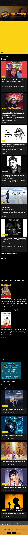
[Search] (26, 52)
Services (10, 0)
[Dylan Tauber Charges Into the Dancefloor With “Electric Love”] (14, 425)
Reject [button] (14, 533)
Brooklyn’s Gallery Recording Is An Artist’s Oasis (13, 144)
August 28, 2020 (11, 146)
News (3, 76)
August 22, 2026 (11, 438)
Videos (12, 108)
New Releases (5, 171)
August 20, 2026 (12, 516)
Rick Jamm (5, 83)
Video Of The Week (6, 108)
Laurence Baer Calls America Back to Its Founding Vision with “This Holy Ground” (13, 410)
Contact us (21, 0)
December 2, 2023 (11, 83)
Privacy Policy (14, 4)
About (6, 0)
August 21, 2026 (11, 464)
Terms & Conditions (20, 2)
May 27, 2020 (10, 178)
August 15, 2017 (11, 209)
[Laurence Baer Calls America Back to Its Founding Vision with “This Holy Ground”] (14, 399)
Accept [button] (9, 533)
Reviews (4, 202)
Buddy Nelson (5, 115)
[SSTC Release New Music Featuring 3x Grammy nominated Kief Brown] (14, 164)
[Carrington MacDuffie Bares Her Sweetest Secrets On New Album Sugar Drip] (14, 477)
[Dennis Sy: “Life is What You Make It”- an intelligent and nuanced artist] (14, 195)
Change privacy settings (6, 384)
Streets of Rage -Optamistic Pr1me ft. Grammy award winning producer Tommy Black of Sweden (13, 112)
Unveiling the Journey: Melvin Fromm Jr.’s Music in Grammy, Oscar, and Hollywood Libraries (14, 80)
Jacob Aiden (5, 412)
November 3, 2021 (12, 115)
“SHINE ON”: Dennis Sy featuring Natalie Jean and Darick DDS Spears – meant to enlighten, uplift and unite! (14, 240)
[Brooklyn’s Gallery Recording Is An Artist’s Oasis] (14, 134)
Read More (4, 90)
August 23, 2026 (11, 412)
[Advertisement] (14, 36)
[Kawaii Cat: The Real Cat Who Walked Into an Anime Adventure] (14, 451)
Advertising (15, 0)
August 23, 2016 (11, 243)
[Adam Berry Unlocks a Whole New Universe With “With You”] (14, 503)
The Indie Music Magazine (9, 2)
